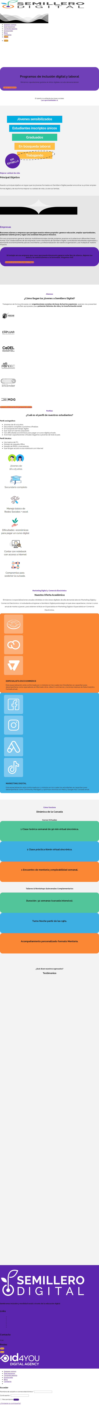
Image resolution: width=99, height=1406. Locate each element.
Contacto (7, 35)
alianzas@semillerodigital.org (16, 1340)
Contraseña (5, 1395)
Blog (6, 33)
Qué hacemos (9, 27)
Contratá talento (10, 29)
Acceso (16, 1399)
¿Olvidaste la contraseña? (10, 1403)
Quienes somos (10, 25)
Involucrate (8, 31)
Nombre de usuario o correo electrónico (17, 1392)
